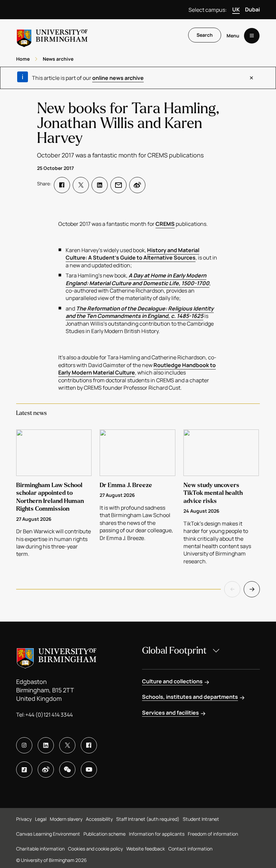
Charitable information (40, 848)
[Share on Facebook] (62, 185)
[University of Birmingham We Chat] (67, 769)
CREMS (165, 224)
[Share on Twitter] (81, 185)
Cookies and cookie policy (95, 848)
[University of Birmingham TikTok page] (24, 769)
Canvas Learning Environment (48, 834)
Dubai (252, 9)
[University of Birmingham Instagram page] (24, 745)
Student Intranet (201, 819)
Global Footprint (174, 651)
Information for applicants (156, 834)
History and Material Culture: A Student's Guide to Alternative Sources (132, 253)
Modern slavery (66, 819)
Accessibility (99, 819)
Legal (40, 819)
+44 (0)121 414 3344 (49, 714)
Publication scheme (104, 834)
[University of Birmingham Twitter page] (67, 745)
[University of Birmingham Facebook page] (89, 745)
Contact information (190, 848)
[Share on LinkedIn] (100, 185)
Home (23, 59)
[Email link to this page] (118, 185)
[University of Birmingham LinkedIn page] (46, 745)
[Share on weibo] (137, 185)
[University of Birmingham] (52, 35)
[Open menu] (252, 36)
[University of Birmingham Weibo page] (46, 769)
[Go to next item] (252, 589)
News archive (58, 59)
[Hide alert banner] (251, 78)
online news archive (118, 78)
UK (236, 9)
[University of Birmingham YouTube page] (89, 769)
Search (205, 35)
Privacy (24, 819)
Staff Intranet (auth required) (147, 819)
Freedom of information (213, 834)
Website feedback (145, 848)
